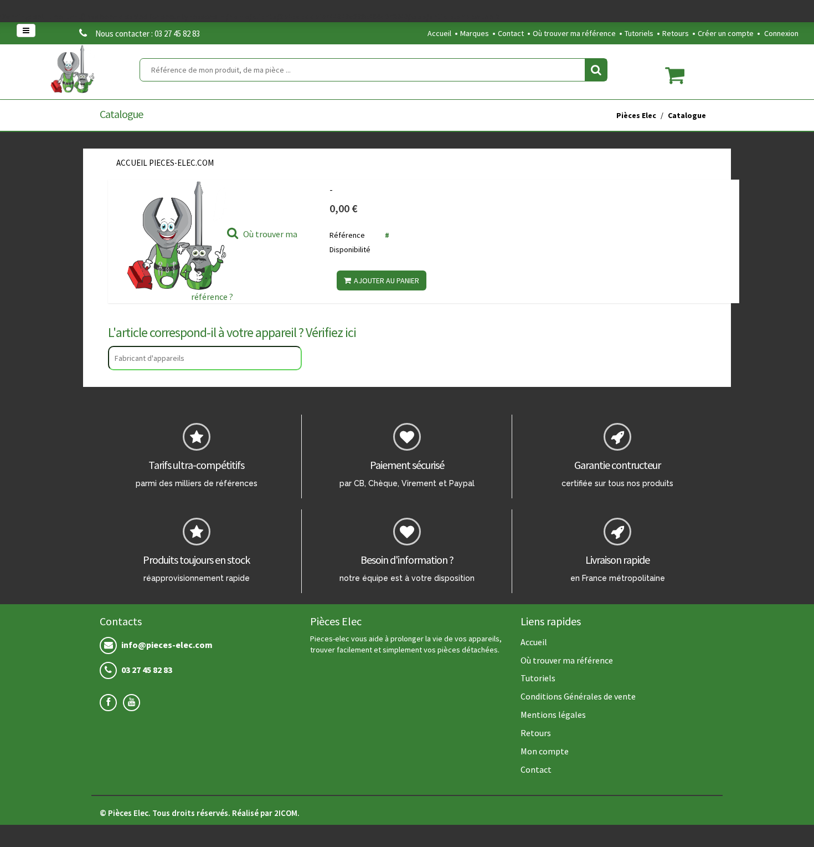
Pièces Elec (636, 115)
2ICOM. (287, 813)
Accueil (439, 33)
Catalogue (687, 115)
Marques (474, 33)
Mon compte (545, 751)
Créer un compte (726, 33)
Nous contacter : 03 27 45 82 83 (147, 33)
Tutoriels (639, 33)
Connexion (781, 33)
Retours (675, 33)
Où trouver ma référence (574, 33)
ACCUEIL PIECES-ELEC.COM (165, 162)
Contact (511, 33)
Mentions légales (553, 714)
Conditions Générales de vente (578, 696)
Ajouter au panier (386, 280)
